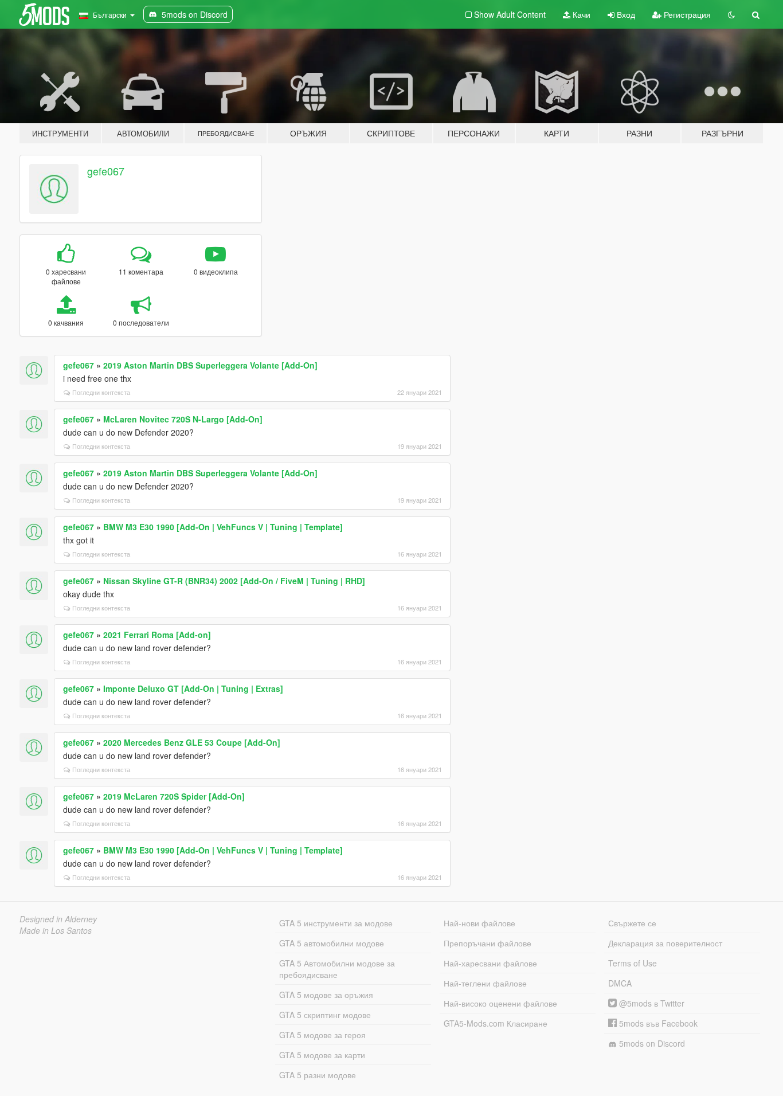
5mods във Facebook (657, 1023)
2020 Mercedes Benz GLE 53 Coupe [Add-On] (191, 742)
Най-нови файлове (479, 923)
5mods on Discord (651, 1043)
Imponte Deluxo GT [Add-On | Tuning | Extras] (193, 688)
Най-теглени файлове (485, 983)
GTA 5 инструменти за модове (336, 923)
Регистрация (686, 14)
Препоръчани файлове (487, 943)
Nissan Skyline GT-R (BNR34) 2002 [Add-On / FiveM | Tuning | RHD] (234, 580)
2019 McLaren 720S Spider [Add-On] (174, 796)
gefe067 (105, 170)
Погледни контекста (101, 392)
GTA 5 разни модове (317, 1075)
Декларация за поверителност (665, 943)
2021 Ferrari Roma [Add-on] (157, 634)
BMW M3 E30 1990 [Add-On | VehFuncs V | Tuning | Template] (223, 527)
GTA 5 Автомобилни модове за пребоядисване (337, 968)
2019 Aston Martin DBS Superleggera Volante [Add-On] (210, 365)
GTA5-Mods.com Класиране (495, 1023)
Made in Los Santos (55, 930)
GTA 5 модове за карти (322, 1054)
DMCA (620, 983)
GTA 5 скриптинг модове (325, 1014)
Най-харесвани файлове (490, 963)
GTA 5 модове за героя (322, 1034)
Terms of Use (632, 963)
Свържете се (632, 923)
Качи (580, 14)
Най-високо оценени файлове (500, 1003)
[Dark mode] (731, 14)
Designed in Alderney (58, 919)
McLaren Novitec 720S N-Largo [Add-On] (183, 419)
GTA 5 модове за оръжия (326, 994)
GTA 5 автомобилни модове (331, 943)
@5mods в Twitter (650, 1003)
